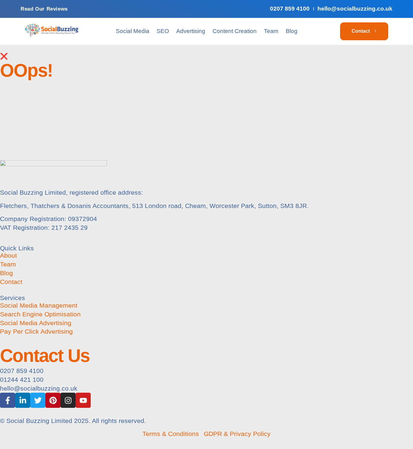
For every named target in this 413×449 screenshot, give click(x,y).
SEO (163, 31)
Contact (361, 31)
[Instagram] (68, 400)
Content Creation (235, 31)
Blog (292, 31)
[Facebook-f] (7, 400)
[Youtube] (83, 400)
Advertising (190, 31)
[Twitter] (37, 400)
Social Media (132, 31)
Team (271, 31)
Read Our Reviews (44, 9)
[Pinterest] (52, 400)
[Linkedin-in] (22, 400)
